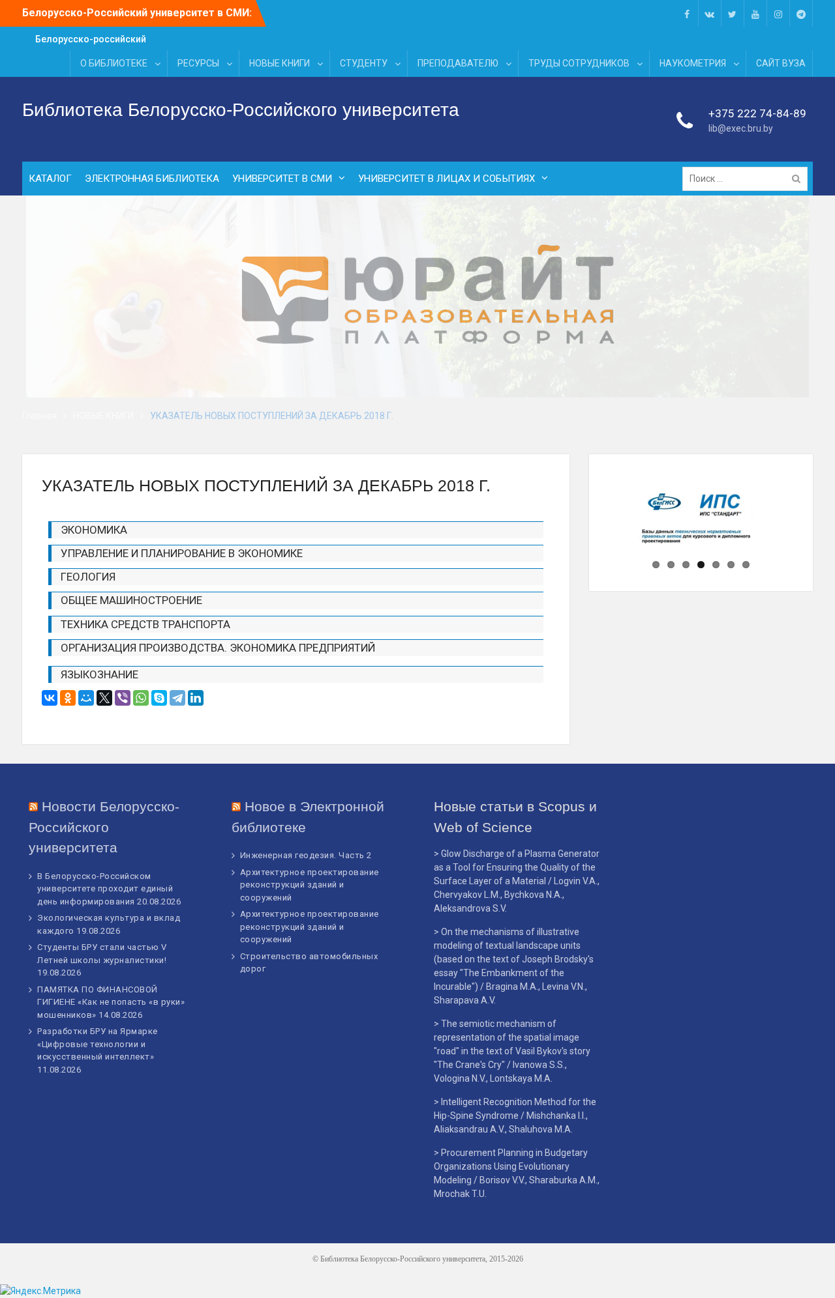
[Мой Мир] (86, 698)
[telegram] (801, 13)
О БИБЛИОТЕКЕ (113, 63)
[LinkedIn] (196, 698)
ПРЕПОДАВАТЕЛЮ (458, 63)
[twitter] (732, 13)
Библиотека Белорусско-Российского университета (240, 110)
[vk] (709, 13)
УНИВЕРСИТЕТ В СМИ (282, 178)
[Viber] (122, 698)
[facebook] (686, 13)
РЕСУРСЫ (198, 63)
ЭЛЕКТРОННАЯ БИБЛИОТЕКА (152, 178)
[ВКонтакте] (49, 698)
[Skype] (159, 698)
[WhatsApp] (141, 698)
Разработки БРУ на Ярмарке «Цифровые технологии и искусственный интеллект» (97, 1043)
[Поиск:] (748, 178)
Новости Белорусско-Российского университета (104, 827)
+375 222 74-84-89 (757, 113)
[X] (104, 698)
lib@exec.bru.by (740, 128)
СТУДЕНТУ (363, 63)
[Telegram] (177, 698)
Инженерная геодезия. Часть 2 (306, 855)
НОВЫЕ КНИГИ (279, 63)
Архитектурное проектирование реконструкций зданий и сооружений (309, 884)
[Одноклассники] (68, 698)
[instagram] (778, 13)
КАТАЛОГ (50, 178)
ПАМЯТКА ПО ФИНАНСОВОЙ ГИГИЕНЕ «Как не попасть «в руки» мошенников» (111, 1002)
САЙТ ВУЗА (781, 63)
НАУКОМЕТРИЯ (693, 63)
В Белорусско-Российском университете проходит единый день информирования (105, 888)
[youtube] (755, 13)
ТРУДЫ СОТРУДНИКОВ (579, 63)
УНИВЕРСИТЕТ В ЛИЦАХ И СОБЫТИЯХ (446, 178)
